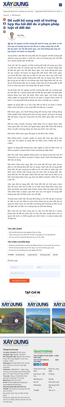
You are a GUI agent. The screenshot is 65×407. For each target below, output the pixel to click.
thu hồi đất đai (20, 254)
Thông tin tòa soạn (10, 350)
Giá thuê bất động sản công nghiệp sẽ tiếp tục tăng (25, 232)
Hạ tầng (51, 374)
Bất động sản (38, 379)
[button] (62, 317)
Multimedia (37, 385)
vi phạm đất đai (32, 254)
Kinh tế (36, 382)
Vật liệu (51, 379)
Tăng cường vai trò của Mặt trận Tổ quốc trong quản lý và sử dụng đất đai (32, 234)
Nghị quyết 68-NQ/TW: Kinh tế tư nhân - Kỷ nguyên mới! (43, 11)
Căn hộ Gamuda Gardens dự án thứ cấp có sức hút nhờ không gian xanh (31, 248)
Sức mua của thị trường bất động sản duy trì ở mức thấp (26, 237)
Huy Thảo (20, 35)
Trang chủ (6, 15)
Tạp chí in (52, 390)
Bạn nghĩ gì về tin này (19, 281)
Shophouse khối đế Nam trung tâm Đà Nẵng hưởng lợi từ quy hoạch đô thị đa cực (34, 245)
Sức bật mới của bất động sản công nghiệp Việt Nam (25, 250)
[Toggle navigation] (60, 4)
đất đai (55, 254)
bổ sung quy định (45, 254)
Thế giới (36, 390)
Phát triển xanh (54, 382)
